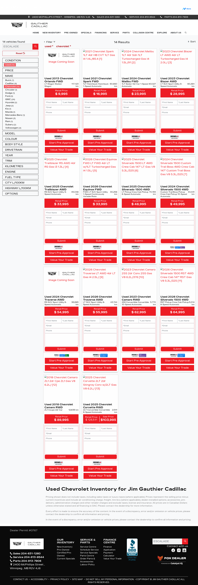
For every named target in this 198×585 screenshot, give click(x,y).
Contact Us (20, 579)
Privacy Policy (60, 579)
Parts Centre (87, 555)
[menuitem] (21, 64)
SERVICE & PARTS (87, 541)
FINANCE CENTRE (109, 541)
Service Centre (88, 547)
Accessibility (39, 579)
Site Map (77, 579)
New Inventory (64, 547)
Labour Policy (87, 564)
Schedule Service (89, 550)
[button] (36, 33)
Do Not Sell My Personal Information (110, 579)
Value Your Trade (61, 149)
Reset (19, 53)
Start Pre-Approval (61, 142)
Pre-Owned (63, 550)
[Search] (35, 46)
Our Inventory (65, 541)
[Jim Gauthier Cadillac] (29, 25)
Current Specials (66, 558)
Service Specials (89, 553)
